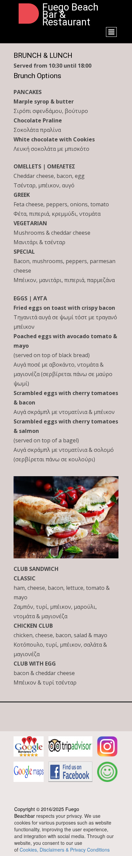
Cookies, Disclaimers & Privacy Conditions (65, 849)
